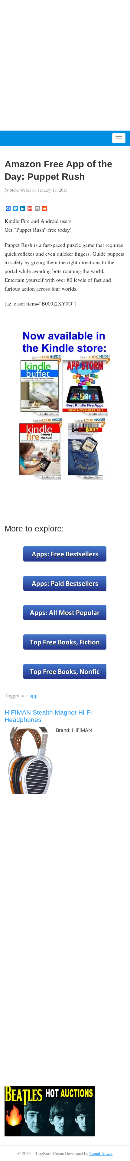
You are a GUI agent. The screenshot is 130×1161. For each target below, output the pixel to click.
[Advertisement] (65, 65)
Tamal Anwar (101, 1153)
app (33, 695)
